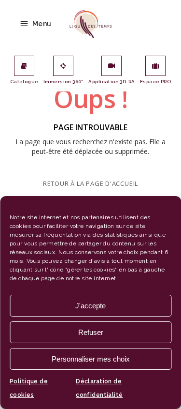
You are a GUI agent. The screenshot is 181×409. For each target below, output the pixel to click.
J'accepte (90, 306)
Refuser (90, 332)
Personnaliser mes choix (91, 359)
